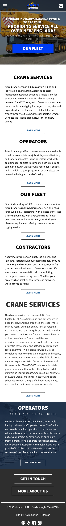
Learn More (33, 395)
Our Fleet (33, 49)
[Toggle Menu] (5, 5)
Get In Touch (33, 479)
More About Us (33, 491)
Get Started (33, 462)
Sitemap (45, 515)
